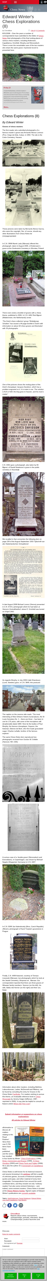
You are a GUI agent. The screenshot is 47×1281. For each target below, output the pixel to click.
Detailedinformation (10, 1276)
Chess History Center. (16, 1191)
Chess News (17, 9)
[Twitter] (15, 1205)
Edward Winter (36, 1198)
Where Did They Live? (21, 1104)
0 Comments (40, 30)
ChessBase (15, 1214)
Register (20, 1243)
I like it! (33, 30)
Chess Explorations (28, 1158)
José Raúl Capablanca (9, 1200)
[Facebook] (9, 1205)
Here (35, 1265)
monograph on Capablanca (32, 1166)
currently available (28, 1193)
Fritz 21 (7, 88)
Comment (5, 1246)
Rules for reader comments (11, 1234)
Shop (4, 2)
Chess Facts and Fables (28, 1163)
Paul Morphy (22, 1200)
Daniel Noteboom (25, 1198)
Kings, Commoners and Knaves (14, 1161)
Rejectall (24, 1276)
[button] (15, 2)
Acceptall (38, 1276)
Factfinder (16, 1094)
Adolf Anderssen (13, 1198)
